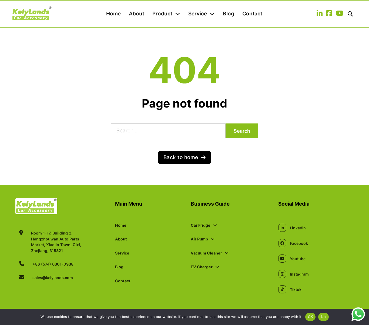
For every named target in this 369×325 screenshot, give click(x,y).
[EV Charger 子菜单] (217, 267)
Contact (252, 14)
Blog (228, 14)
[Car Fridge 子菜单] (215, 225)
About (136, 14)
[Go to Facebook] (329, 14)
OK (310, 316)
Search (242, 131)
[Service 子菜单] (212, 13)
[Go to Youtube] (339, 14)
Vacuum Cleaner (206, 253)
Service (197, 14)
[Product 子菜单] (177, 13)
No (323, 316)
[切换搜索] (350, 14)
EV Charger (202, 266)
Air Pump (199, 239)
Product (162, 14)
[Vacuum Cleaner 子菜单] (227, 253)
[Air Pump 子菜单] (212, 239)
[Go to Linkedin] (320, 14)
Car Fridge (200, 225)
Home (113, 14)
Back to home (180, 157)
